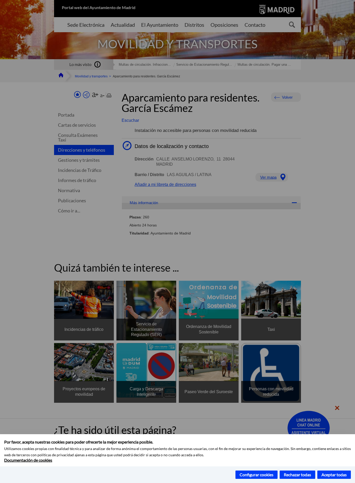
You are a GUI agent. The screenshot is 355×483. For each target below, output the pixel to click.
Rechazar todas (297, 474)
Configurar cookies (256, 474)
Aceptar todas (334, 474)
